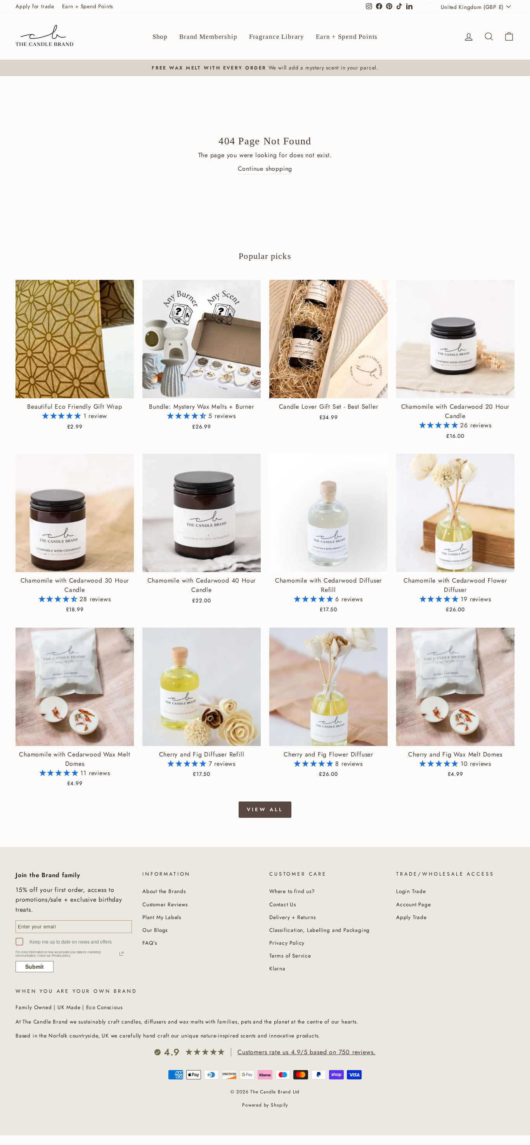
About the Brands (164, 891)
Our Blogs (155, 930)
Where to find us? (292, 891)
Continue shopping (265, 168)
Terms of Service (290, 955)
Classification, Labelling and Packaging (319, 930)
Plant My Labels (161, 917)
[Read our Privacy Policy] (121, 953)
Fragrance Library (276, 36)
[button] (62, 415)
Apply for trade (35, 6)
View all (265, 809)
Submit (34, 966)
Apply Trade (411, 917)
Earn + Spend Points (87, 6)
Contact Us (282, 904)
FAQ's (149, 943)
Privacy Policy (287, 943)
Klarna (277, 968)
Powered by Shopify (265, 1105)
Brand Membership (208, 36)
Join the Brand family (48, 875)
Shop (160, 36)
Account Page (413, 904)
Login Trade (411, 891)
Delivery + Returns (292, 917)
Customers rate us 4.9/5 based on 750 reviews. (306, 1052)
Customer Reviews (165, 904)
